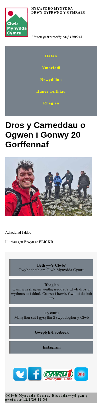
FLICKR (46, 242)
